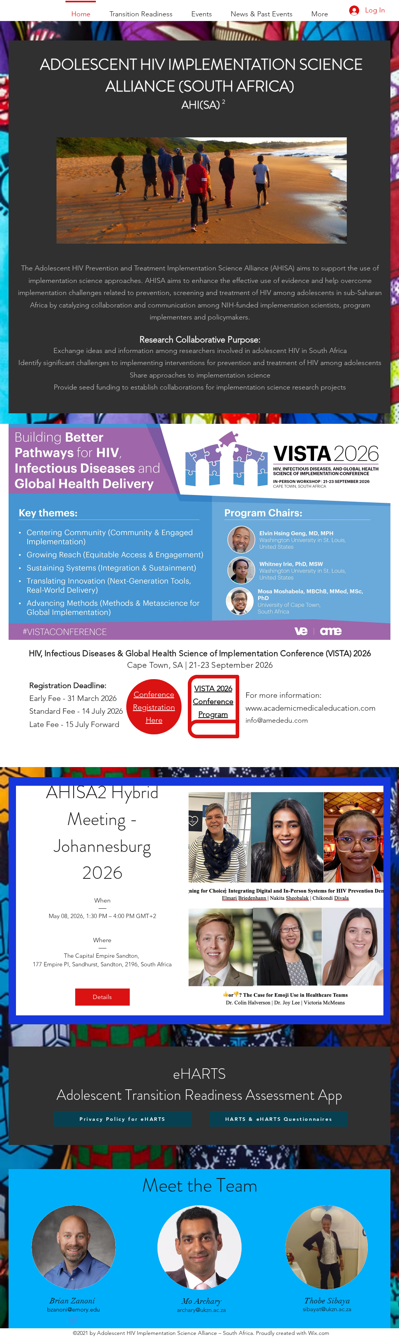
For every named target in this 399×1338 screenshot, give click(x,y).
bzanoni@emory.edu (73, 1309)
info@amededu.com (276, 720)
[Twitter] (73, 1320)
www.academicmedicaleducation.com (310, 708)
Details (102, 997)
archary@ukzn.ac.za (201, 1309)
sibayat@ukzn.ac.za (327, 1309)
